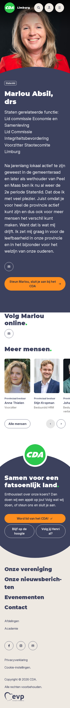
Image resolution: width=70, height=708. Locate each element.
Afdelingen (11, 621)
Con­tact (15, 607)
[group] (17, 384)
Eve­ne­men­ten (24, 597)
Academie (11, 628)
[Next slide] (61, 423)
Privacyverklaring (16, 660)
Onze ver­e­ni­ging (28, 569)
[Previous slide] (50, 423)
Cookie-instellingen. (17, 667)
